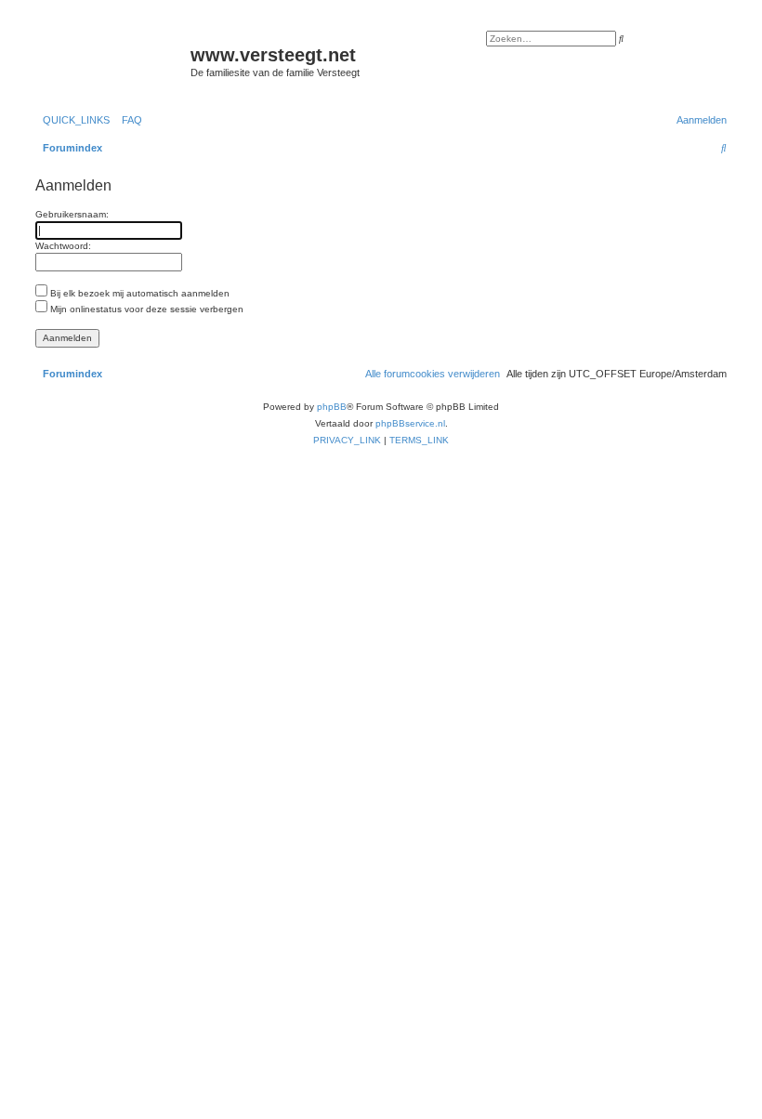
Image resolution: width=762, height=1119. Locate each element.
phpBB (332, 407)
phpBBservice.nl (410, 423)
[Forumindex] (110, 60)
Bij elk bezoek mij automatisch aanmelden (138, 293)
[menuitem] (128, 120)
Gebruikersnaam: (72, 214)
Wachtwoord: (63, 246)
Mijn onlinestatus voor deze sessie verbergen (145, 309)
